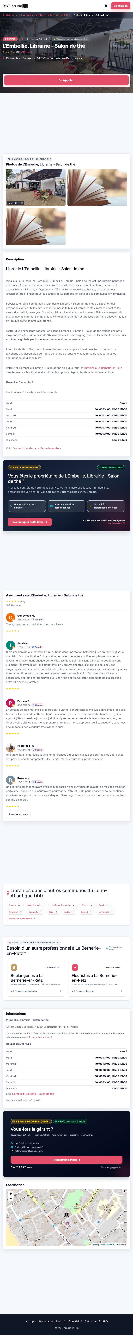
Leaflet (94, 1244)
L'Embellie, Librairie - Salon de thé (33, 1093)
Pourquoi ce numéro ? (40, 1037)
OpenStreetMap (108, 1244)
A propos (31, 1321)
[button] (66, 1215)
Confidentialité (73, 1321)
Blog (58, 1321)
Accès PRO (101, 1321)
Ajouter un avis (18, 814)
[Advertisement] (66, 124)
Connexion (121, 5)
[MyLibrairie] (33, 6)
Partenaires (46, 1321)
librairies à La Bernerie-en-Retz (103, 367)
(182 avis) (26, 52)
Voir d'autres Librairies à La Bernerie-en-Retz (33, 448)
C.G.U (88, 1321)
